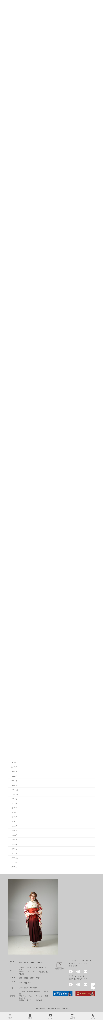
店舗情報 (37, 991)
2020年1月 (13, 785)
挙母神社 (22, 1000)
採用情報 (39, 1000)
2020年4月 (13, 772)
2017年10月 (14, 858)
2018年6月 (13, 835)
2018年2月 (13, 849)
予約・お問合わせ (25, 983)
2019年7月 (13, 808)
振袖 (20, 962)
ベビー (35, 967)
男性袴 (26, 962)
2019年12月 (14, 790)
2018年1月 (13, 853)
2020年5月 (13, 767)
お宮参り (22, 967)
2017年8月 (13, 867)
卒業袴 (32, 962)
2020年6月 (13, 762)
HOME (30, 1018)
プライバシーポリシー (26, 996)
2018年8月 (13, 826)
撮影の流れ (33, 988)
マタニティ (23, 972)
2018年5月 (13, 840)
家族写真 (42, 972)
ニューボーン (32, 972)
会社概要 (30, 991)
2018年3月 (13, 844)
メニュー (50, 1018)
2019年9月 (13, 799)
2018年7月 (13, 830)
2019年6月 (13, 812)
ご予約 (93, 1018)
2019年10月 (14, 794)
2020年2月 (13, 781)
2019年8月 (13, 803)
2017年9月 (13, 862)
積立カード (30, 1000)
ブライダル (39, 962)
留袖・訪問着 (23, 978)
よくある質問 (23, 988)
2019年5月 (13, 817)
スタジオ (22, 991)
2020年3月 (13, 776)
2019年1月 (13, 821)
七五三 (29, 967)
